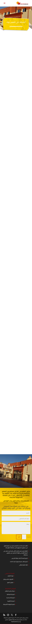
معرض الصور (10, 582)
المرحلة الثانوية (11, 601)
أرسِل (19, 537)
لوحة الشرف (10, 576)
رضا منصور (12, 620)
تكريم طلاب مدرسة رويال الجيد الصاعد (19, 562)
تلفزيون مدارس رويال (8, 579)
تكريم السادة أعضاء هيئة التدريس (20, 558)
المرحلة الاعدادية (10, 598)
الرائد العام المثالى (23, 565)
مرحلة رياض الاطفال (10, 591)
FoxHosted (14, 622)
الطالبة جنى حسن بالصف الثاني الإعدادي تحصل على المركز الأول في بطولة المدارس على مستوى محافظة (15, 553)
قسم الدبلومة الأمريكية (9, 604)
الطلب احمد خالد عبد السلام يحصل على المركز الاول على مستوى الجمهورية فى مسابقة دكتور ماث (16, 547)
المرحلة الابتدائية (11, 594)
